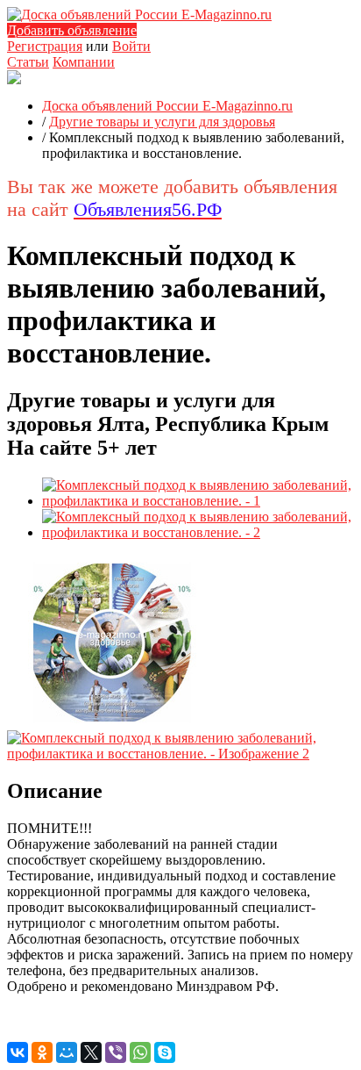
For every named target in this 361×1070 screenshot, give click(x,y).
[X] (91, 1052)
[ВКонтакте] (17, 1052)
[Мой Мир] (66, 1052)
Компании (84, 61)
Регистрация (44, 46)
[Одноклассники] (42, 1052)
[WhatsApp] (140, 1052)
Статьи (28, 61)
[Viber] (115, 1052)
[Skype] (164, 1052)
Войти (131, 46)
